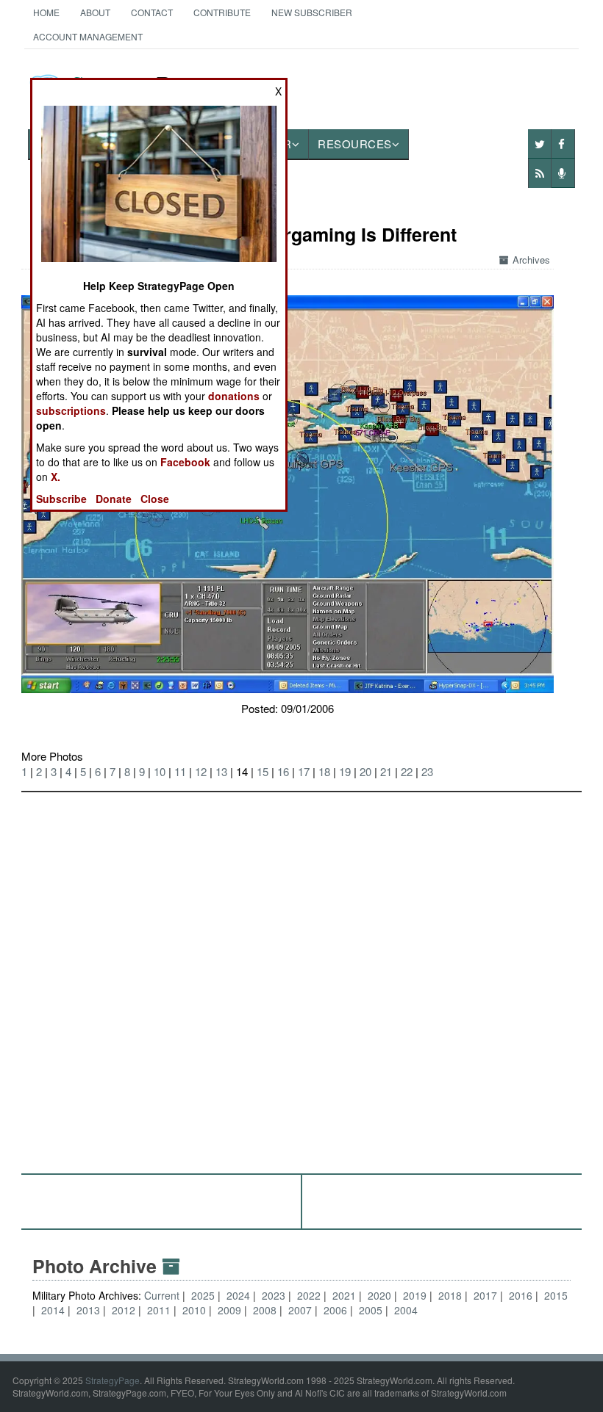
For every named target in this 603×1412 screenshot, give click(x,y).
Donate (114, 498)
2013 (88, 1310)
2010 (194, 1310)
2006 (335, 1310)
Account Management (88, 36)
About (95, 12)
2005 (370, 1310)
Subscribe (61, 498)
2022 (309, 1295)
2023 (273, 1295)
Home (46, 12)
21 (386, 771)
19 (345, 771)
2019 (415, 1295)
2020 (379, 1295)
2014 (53, 1310)
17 (304, 771)
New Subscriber (311, 12)
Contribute (222, 12)
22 (407, 771)
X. (55, 476)
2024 (238, 1295)
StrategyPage (112, 1380)
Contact (152, 12)
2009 (229, 1310)
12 (201, 771)
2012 (123, 1310)
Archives (531, 260)
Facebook (185, 462)
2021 (344, 1295)
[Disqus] (301, 975)
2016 (520, 1295)
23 (427, 771)
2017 (485, 1295)
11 (180, 771)
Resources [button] (355, 143)
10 (159, 771)
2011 (159, 1310)
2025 (203, 1295)
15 (262, 771)
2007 (300, 1310)
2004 (406, 1310)
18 (324, 771)
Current (163, 1295)
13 (221, 771)
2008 (264, 1310)
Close (154, 498)
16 (283, 771)
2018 (450, 1295)
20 (365, 771)
